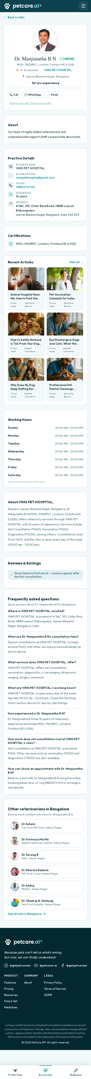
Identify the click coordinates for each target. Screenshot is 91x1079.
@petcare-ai (48, 965)
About (28, 982)
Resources (11, 995)
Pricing (8, 989)
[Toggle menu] (83, 6)
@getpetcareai (20, 965)
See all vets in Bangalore (25, 914)
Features (10, 982)
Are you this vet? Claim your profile (30, 103)
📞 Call (14, 94)
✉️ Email (52, 94)
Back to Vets (16, 17)
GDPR (48, 995)
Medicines (10, 1007)
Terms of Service (55, 989)
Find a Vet (10, 1001)
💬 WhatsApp (32, 94)
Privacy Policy (53, 982)
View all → (76, 262)
